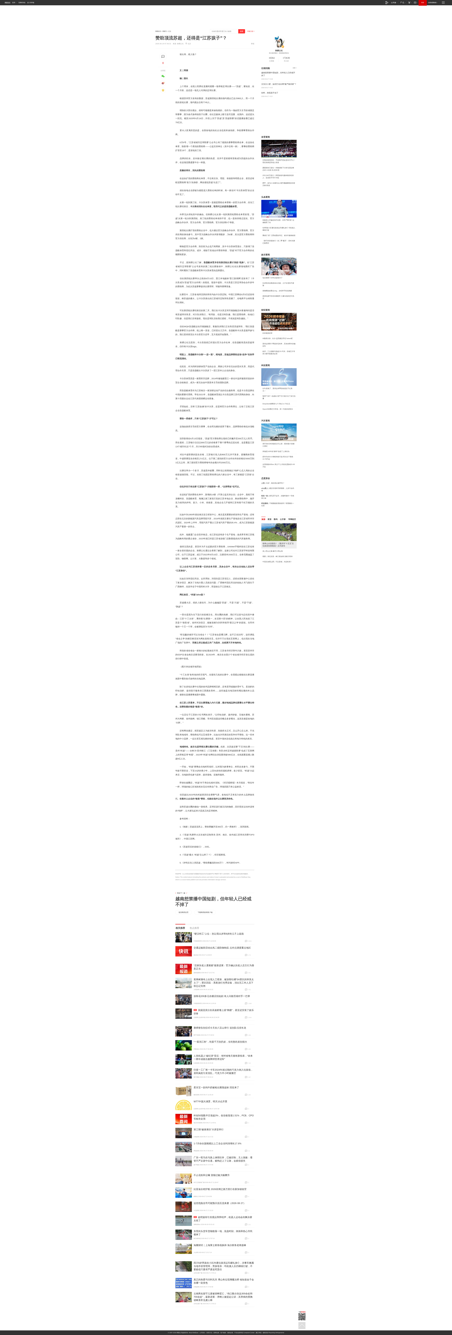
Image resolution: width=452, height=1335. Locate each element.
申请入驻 (250, 31)
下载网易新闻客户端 (205, 912)
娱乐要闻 (265, 255)
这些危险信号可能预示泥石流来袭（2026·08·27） (220, 1203)
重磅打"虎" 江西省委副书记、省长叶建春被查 (278, 235)
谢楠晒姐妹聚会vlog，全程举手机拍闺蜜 (277, 291)
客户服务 (223, 1332)
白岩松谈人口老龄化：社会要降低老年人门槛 (278, 529)
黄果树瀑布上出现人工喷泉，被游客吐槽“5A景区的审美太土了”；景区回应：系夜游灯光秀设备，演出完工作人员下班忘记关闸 (224, 982)
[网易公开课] (394, 2)
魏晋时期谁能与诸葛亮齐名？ (273, 540)
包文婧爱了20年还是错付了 (272, 278)
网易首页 (7, 2)
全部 (294, 68)
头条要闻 (265, 197)
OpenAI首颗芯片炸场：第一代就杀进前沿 (277, 409)
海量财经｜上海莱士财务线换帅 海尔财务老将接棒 (220, 1245)
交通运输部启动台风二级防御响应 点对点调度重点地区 (222, 947)
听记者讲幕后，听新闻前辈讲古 (279, 53)
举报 (252, 43)
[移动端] (387, 2)
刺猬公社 (180, 44)
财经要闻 (265, 310)
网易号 (165, 31)
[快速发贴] (163, 56)
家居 (269, 519)
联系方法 (209, 1332)
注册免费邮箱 (432, 2)
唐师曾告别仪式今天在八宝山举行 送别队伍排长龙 (220, 1027)
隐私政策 (230, 1332)
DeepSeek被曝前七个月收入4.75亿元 (276, 404)
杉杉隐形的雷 (267, 333)
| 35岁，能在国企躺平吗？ (272, 483)
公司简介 (202, 1332)
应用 (13, 2)
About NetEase (193, 1332)
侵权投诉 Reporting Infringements (273, 1332)
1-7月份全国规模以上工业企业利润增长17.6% (217, 1143)
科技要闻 (265, 365)
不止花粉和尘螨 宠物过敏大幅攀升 (212, 1175)
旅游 (263, 519)
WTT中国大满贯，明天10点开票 (210, 1101)
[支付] (410, 2)
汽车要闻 (265, 420)
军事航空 (292, 519)
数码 (276, 519)
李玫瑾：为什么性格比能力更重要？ (275, 524)
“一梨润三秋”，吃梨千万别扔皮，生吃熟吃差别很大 (220, 1042)
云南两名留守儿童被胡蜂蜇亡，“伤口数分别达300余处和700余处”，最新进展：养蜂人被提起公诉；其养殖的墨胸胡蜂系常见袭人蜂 (223, 1296)
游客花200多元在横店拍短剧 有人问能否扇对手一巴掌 (222, 996)
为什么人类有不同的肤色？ (272, 535)
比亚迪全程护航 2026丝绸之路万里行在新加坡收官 (220, 1189)
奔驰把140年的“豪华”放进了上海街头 (276, 451)
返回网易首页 (183, 912)
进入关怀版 (30, 2)
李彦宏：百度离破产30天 (271, 545)
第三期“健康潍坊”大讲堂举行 (209, 1129)
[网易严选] (402, 2)
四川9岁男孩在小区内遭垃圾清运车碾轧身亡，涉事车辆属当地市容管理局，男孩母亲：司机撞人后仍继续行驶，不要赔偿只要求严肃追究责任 (224, 1266)
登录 (422, 2)
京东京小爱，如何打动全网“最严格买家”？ (278, 84)
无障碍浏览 (21, 2)
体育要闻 (265, 137)
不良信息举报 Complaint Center (244, 1332)
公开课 (283, 519)
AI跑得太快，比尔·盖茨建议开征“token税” (277, 338)
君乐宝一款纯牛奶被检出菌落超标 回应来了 (216, 1087)
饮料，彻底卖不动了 (269, 93)
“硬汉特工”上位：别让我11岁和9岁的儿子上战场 (219, 933)
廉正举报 (258, 1332)
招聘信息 (216, 1332)
